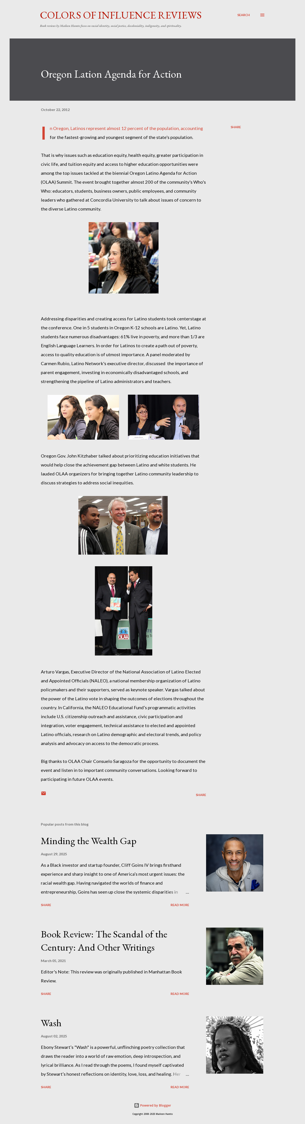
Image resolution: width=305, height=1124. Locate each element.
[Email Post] (43, 795)
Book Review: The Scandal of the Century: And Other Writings (104, 941)
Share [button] (236, 127)
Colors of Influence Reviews (121, 15)
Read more (180, 905)
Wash (51, 1022)
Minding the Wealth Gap (88, 840)
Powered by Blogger (155, 1105)
